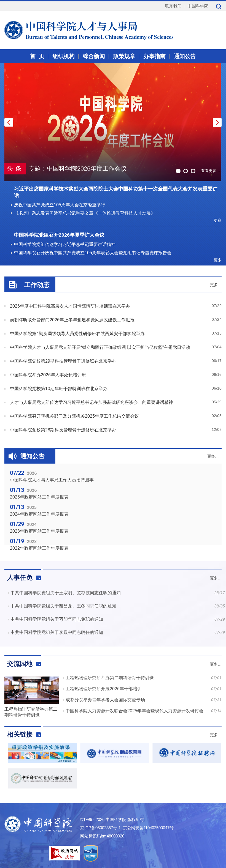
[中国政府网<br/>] (42, 761)
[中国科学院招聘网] (186, 761)
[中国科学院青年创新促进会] (42, 787)
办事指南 (155, 56)
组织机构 (64, 56)
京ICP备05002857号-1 (100, 827)
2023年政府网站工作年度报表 (39, 531)
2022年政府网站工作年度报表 (39, 548)
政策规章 (124, 56)
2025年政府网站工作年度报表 (39, 497)
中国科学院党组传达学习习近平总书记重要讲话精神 (64, 244)
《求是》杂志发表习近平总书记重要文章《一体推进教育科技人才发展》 (84, 213)
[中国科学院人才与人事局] (75, 29)
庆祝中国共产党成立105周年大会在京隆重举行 (59, 204)
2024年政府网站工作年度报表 (39, 514)
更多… (216, 285)
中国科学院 (198, 6)
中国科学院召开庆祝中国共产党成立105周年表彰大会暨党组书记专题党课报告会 (92, 252)
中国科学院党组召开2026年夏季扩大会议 (59, 235)
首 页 (37, 56)
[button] (217, 122)
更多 (218, 220)
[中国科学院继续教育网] (114, 761)
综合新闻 (94, 56)
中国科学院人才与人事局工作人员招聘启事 (52, 480)
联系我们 (173, 6)
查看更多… (210, 170)
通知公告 (185, 56)
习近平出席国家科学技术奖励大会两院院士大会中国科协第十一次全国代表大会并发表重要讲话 (115, 192)
